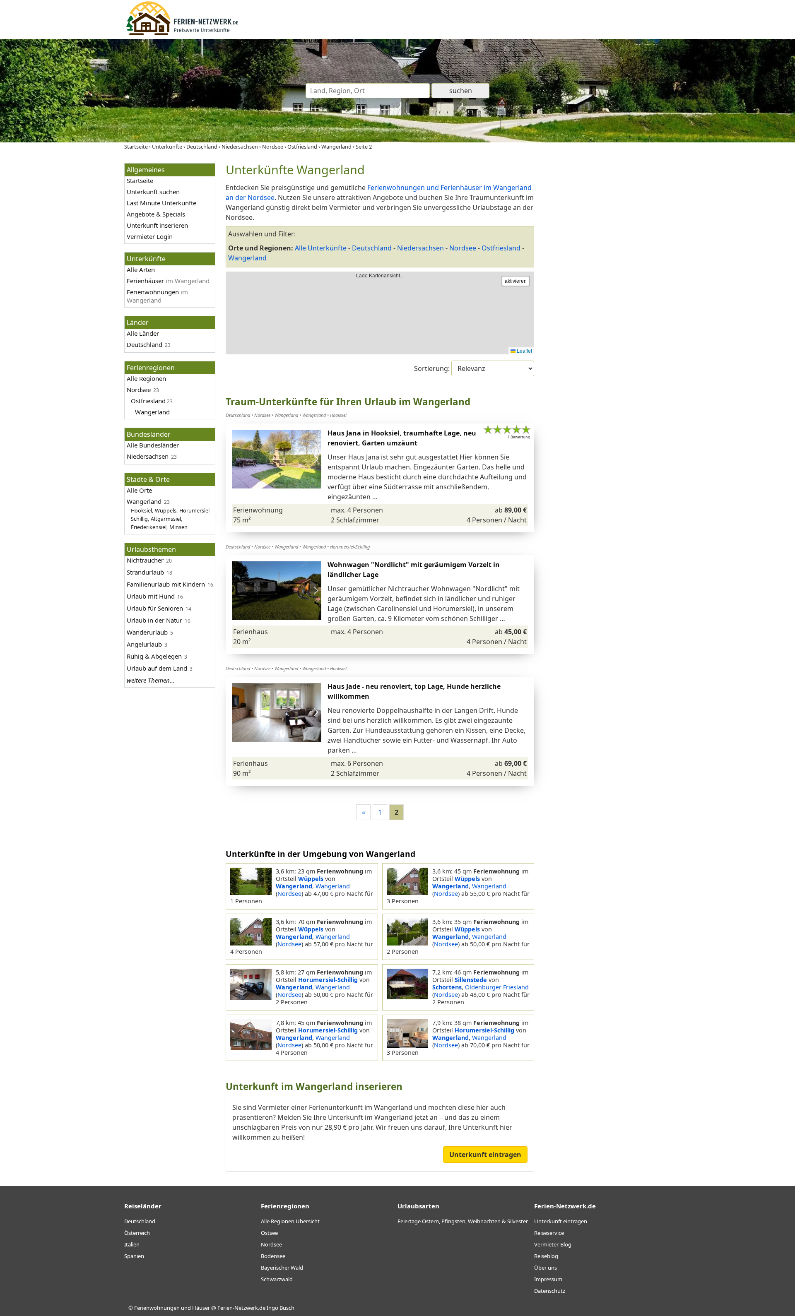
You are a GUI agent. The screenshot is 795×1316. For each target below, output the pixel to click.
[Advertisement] (608, 287)
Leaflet (524, 350)
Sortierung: (432, 368)
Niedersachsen (420, 248)
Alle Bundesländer (153, 445)
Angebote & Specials (156, 214)
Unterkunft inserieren (157, 225)
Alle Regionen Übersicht (290, 1221)
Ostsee (269, 1233)
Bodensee (273, 1256)
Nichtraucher (145, 560)
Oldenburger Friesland (497, 987)
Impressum (548, 1279)
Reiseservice (549, 1233)
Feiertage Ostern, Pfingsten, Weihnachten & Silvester (463, 1221)
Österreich (137, 1233)
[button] (315, 459)
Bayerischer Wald (282, 1267)
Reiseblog (546, 1256)
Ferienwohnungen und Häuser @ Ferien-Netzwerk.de (199, 1307)
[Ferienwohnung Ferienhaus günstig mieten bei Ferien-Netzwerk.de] (182, 33)
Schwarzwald (277, 1279)
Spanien (134, 1256)
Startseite (140, 180)
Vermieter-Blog (552, 1244)
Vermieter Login (150, 236)
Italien (132, 1244)
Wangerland (152, 412)
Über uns (545, 1267)
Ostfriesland (148, 401)
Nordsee (139, 389)
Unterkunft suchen (153, 192)
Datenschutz (549, 1290)
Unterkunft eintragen (485, 1154)
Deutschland (144, 344)
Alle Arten (141, 269)
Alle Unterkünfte (321, 248)
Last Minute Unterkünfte (161, 203)
